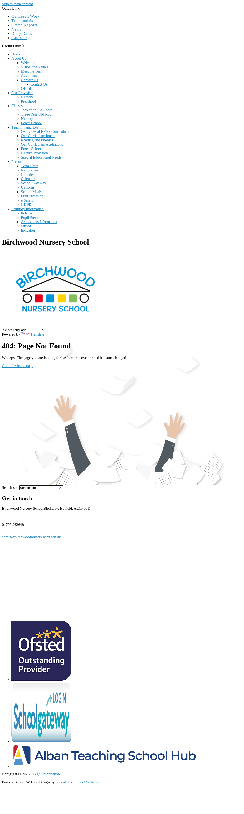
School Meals (31, 192)
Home (16, 54)
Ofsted (26, 88)
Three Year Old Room (37, 114)
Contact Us (29, 80)
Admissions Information (39, 222)
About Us (18, 58)
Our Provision (22, 93)
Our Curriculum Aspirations (42, 144)
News (16, 29)
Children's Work (25, 16)
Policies (27, 213)
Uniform (27, 187)
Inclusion (28, 230)
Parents (16, 162)
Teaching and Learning (28, 127)
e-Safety (27, 200)
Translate (37, 334)
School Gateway (33, 183)
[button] (23, 45)
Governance (30, 76)
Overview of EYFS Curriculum (45, 131)
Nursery (27, 97)
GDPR (26, 205)
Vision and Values (34, 67)
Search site (10, 488)
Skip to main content (17, 4)
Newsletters (30, 170)
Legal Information (46, 774)
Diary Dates (21, 34)
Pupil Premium (32, 217)
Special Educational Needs (41, 157)
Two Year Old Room (36, 110)
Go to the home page (17, 366)
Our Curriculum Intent (38, 136)
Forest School (31, 123)
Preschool (28, 101)
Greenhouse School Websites (77, 782)
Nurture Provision (34, 153)
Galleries (27, 174)
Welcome (28, 63)
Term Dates (29, 166)
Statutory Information (27, 209)
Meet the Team (32, 71)
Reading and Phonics (37, 140)
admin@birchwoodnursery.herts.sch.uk (31, 537)
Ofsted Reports (24, 25)
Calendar (19, 38)
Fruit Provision (32, 196)
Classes (17, 106)
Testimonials (22, 21)
